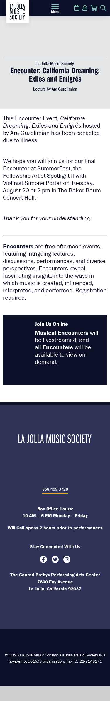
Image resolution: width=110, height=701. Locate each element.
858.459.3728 (55, 489)
